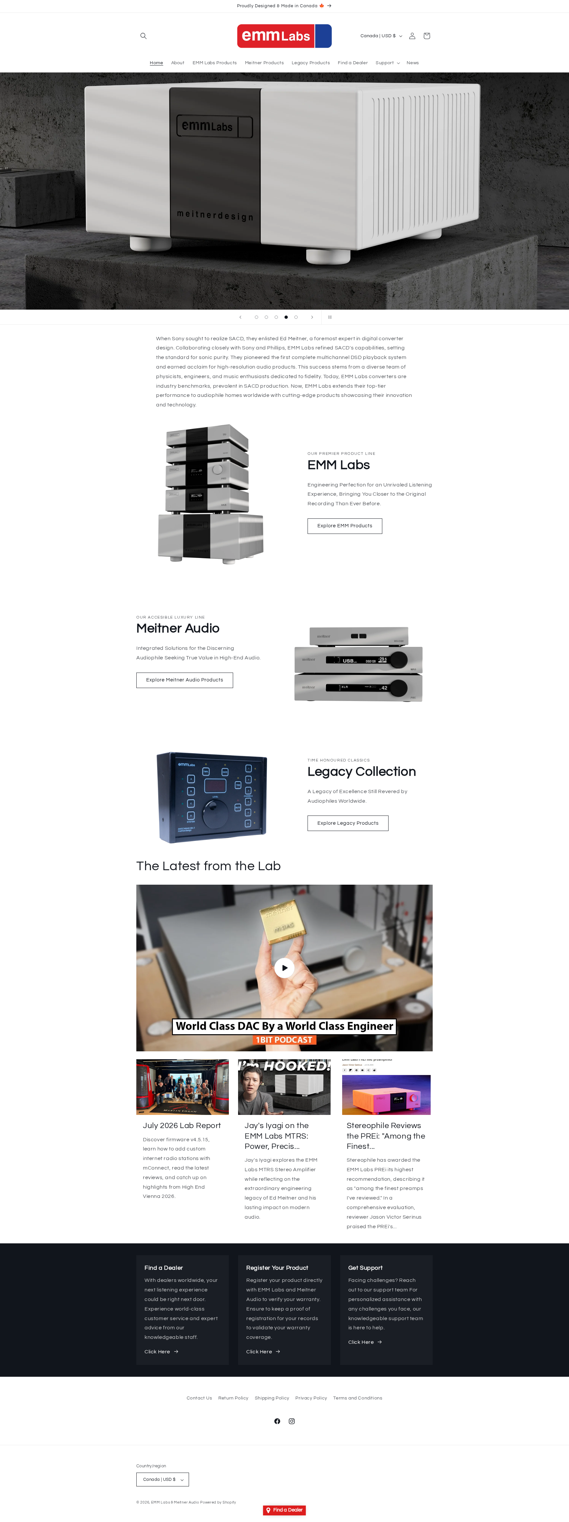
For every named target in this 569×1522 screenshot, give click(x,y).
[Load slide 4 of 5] (286, 317)
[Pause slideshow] (328, 317)
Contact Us (199, 1398)
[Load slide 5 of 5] (296, 317)
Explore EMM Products (344, 525)
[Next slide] (312, 317)
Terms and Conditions (357, 1398)
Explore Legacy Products (348, 823)
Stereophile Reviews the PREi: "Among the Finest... (386, 1135)
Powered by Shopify (218, 1503)
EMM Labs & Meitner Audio (175, 1503)
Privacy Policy (311, 1398)
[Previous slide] (240, 317)
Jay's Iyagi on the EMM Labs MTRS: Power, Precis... (277, 1135)
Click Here (157, 1351)
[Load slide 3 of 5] (276, 317)
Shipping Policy (272, 1398)
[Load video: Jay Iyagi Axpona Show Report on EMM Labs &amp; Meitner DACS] (284, 968)
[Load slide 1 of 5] (256, 317)
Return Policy (233, 1398)
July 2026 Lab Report (182, 1125)
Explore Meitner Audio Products (184, 680)
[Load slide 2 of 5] (266, 317)
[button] (143, 36)
